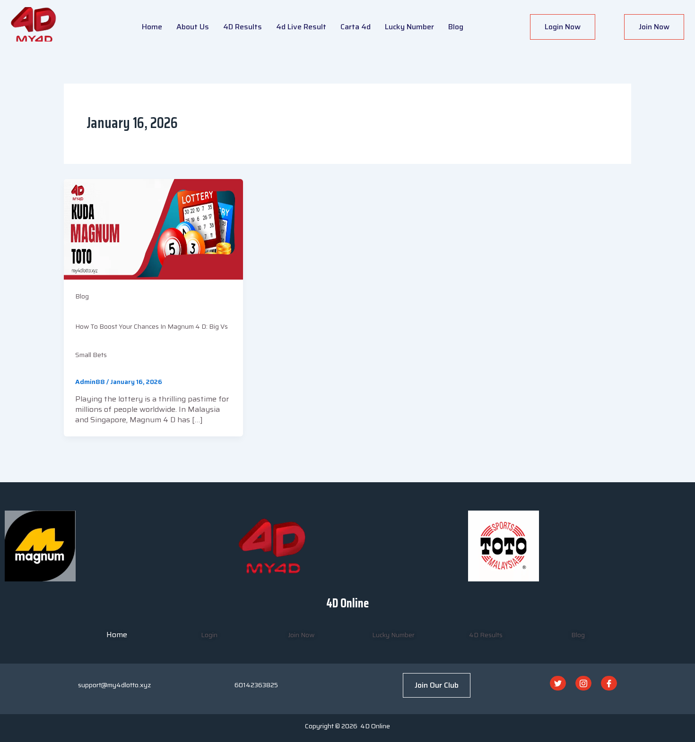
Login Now (563, 27)
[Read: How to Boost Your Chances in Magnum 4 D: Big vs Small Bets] (153, 228)
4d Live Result (301, 27)
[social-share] (558, 683)
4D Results (242, 27)
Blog (455, 27)
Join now (301, 635)
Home (152, 27)
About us (192, 27)
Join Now (654, 27)
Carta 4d (355, 27)
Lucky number (409, 27)
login (209, 635)
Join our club (437, 685)
